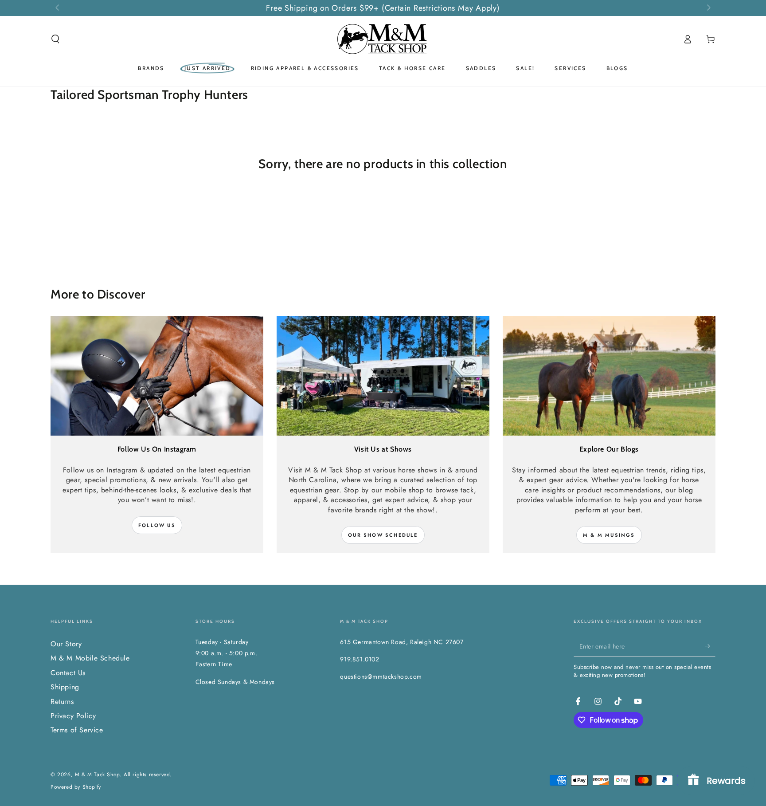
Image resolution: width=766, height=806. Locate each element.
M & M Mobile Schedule (90, 658)
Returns (62, 701)
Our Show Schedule (383, 535)
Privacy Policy (73, 716)
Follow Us (157, 525)
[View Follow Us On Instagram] (157, 376)
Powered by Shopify (76, 787)
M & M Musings (609, 535)
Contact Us (68, 673)
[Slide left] (58, 8)
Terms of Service (77, 730)
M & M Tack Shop (97, 774)
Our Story (66, 644)
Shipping (65, 687)
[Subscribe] (710, 646)
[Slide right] (707, 8)
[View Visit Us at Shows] (383, 376)
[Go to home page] (383, 39)
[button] (55, 39)
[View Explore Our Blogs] (609, 376)
